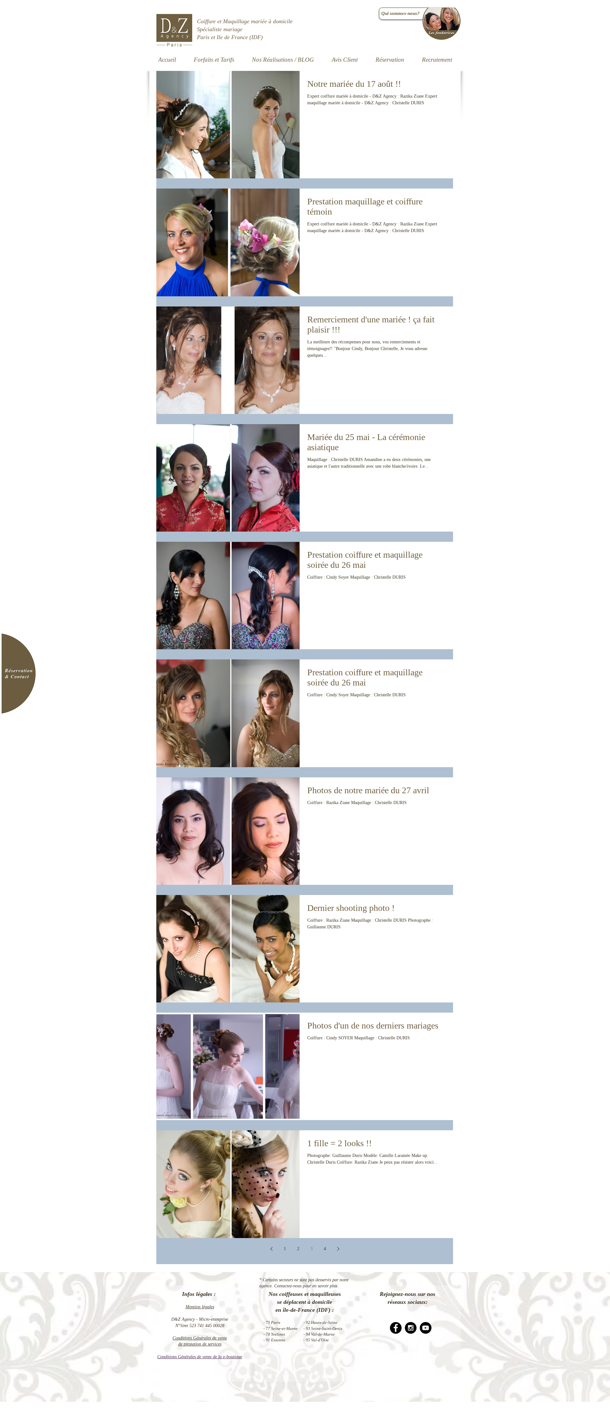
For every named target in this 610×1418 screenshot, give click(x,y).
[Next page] (338, 1249)
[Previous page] (271, 1249)
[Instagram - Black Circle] (411, 1328)
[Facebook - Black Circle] (396, 1328)
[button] (283, 60)
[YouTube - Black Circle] (425, 1328)
